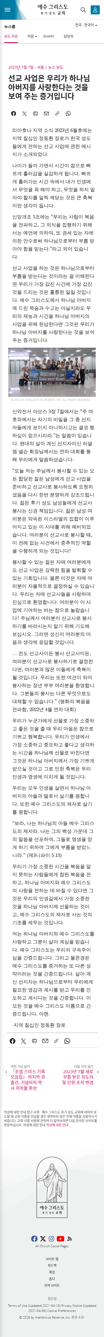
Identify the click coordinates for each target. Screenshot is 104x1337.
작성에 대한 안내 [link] (57, 1125)
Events (48, 36)
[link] (12, 1041)
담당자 (68, 36)
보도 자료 (11, 36)
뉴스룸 (9, 26)
